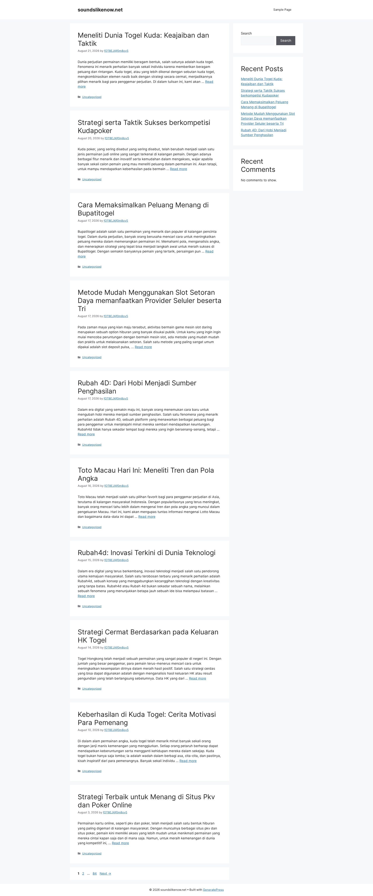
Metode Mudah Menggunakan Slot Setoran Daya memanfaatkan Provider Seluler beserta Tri (149, 300)
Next (105, 873)
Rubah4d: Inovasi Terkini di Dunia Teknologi (146, 552)
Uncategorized (91, 97)
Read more (178, 169)
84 (95, 873)
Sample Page (282, 9)
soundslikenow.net (100, 10)
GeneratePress (213, 890)
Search (246, 33)
